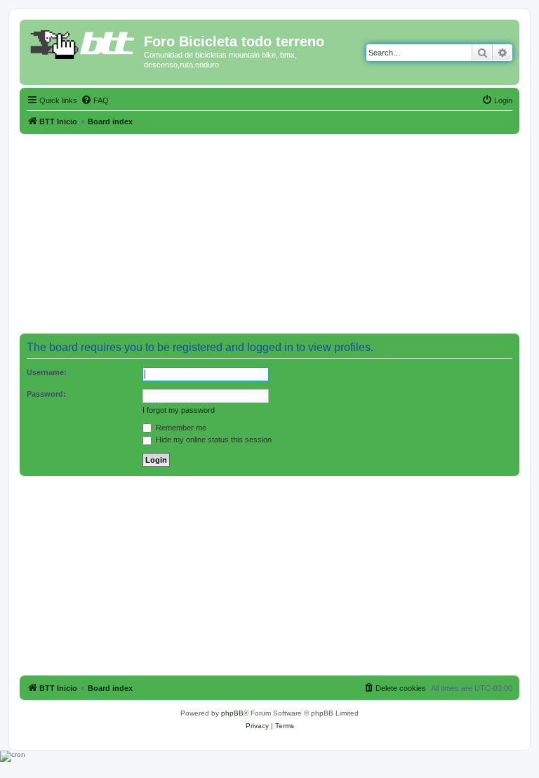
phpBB (232, 713)
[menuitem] (95, 100)
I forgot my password (178, 410)
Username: (47, 372)
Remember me (180, 427)
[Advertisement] (269, 232)
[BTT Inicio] (83, 45)
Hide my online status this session (213, 439)
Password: (46, 394)
